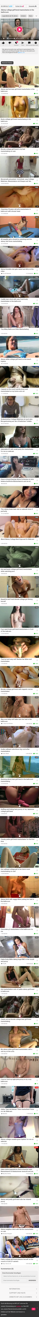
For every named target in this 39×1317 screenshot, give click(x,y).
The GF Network (7, 273)
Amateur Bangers (7, 1233)
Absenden (32, 1280)
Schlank (23, 16)
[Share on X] (35, 21)
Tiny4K (4, 963)
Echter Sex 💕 (20, 6)
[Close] (37, 1308)
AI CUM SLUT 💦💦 (6, 6)
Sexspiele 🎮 (32, 6)
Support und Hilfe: (17, 1293)
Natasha (5, 1113)
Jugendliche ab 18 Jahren (10, 16)
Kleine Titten (33, 16)
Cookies (18, 1306)
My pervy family (7, 1173)
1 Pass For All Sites (8, 723)
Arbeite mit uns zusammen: (20, 1297)
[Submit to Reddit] (31, 21)
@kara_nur (21, 52)
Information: (14, 1289)
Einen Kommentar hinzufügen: (11, 1273)
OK (33, 1309)
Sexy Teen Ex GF (7, 1263)
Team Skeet (6, 753)
